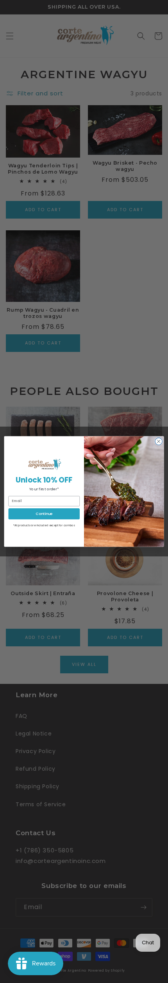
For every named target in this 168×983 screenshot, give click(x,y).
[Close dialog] (158, 441)
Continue (44, 513)
